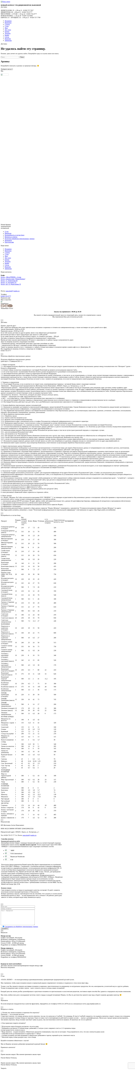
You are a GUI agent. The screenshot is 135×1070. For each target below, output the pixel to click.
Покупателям (9, 242)
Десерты (7, 33)
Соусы (7, 37)
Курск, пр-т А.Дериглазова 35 (11, 284)
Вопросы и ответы (11, 237)
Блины (7, 31)
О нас (7, 231)
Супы (7, 26)
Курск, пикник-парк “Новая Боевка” (13, 279)
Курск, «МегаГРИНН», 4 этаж (11, 277)
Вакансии (8, 233)
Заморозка (8, 40)
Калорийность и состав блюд (14, 235)
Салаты (7, 24)
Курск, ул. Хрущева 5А (8, 282)
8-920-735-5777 (6, 296)
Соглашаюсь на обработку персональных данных (21, 926)
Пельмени (8, 21)
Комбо (7, 35)
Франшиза (8, 240)
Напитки (8, 39)
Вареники (8, 22)
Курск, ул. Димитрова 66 (9, 281)
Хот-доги (8, 30)
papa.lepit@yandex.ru (12, 291)
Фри (6, 28)
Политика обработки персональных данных (19, 239)
